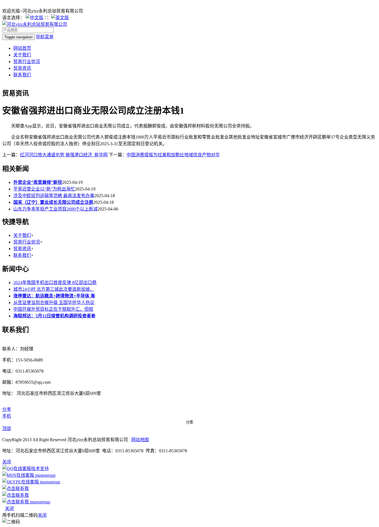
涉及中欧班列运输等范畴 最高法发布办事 (53, 195)
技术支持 (40, 468)
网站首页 (22, 48)
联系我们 (22, 74)
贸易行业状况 (26, 61)
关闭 (9, 508)
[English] (60, 17)
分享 (6, 409)
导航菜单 (45, 36)
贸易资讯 (22, 68)
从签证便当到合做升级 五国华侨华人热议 (53, 302)
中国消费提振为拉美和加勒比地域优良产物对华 (173, 154)
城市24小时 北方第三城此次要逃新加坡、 (53, 289)
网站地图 (140, 439)
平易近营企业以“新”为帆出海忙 (44, 189)
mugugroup (44, 475)
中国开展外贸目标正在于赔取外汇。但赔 (53, 309)
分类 (189, 422)
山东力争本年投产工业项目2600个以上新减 (55, 209)
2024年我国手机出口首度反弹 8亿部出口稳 (55, 282)
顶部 (6, 428)
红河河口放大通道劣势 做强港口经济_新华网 (64, 154)
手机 (6, 416)
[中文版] (34, 17)
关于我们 (22, 54)
